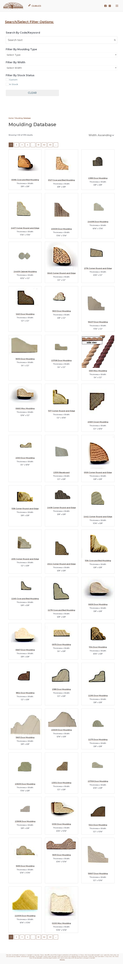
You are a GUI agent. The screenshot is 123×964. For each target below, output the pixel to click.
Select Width (14, 67)
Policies (62, 959)
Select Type (13, 54)
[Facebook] (105, 6)
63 (50, 145)
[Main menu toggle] (117, 6)
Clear (32, 92)
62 (44, 145)
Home (10, 118)
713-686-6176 (36, 6)
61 (38, 145)
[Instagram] (110, 6)
